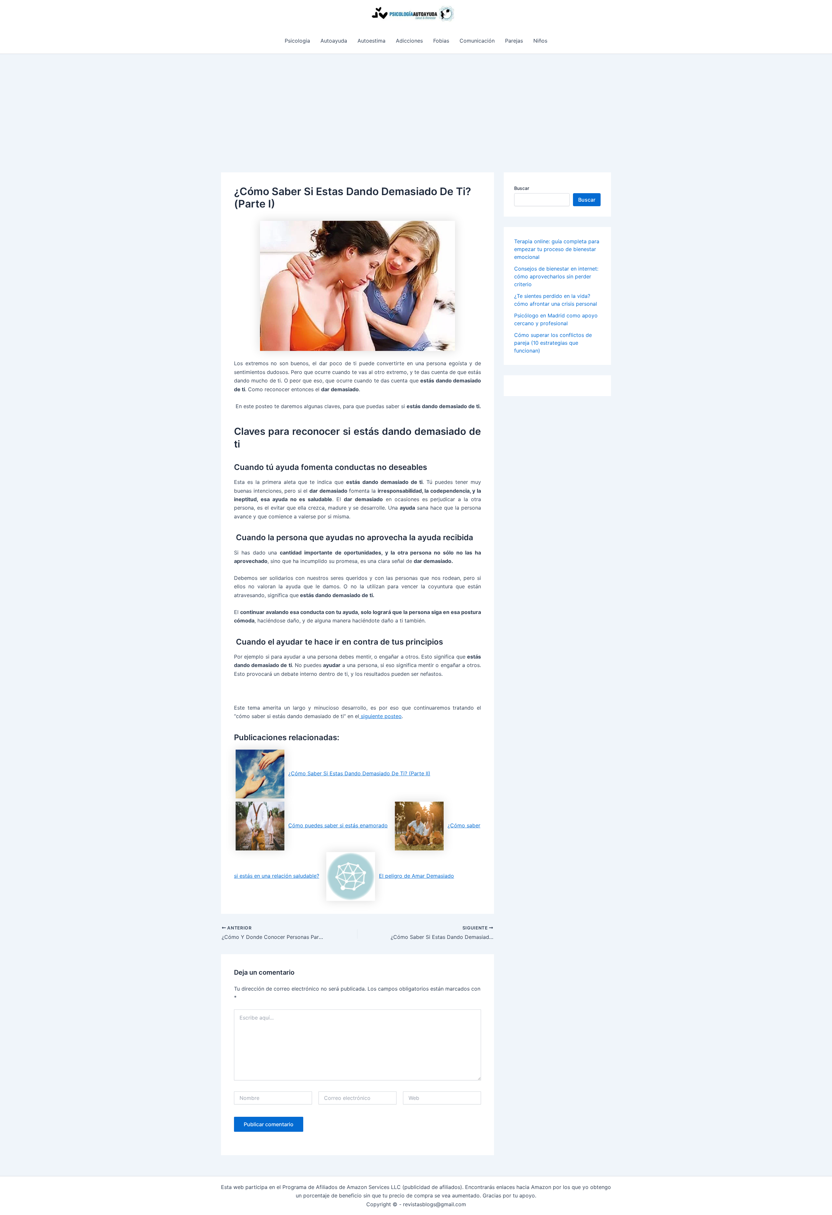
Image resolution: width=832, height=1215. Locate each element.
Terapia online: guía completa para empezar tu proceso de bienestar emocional (556, 249)
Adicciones (409, 40)
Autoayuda (333, 40)
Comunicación (477, 40)
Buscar (521, 188)
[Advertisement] (416, 102)
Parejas (514, 40)
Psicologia (297, 40)
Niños (540, 40)
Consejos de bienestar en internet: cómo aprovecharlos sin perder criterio (556, 276)
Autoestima (371, 40)
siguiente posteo (380, 716)
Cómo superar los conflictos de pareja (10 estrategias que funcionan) (553, 343)
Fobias (441, 40)
